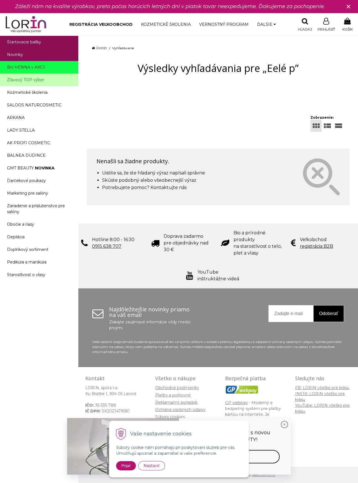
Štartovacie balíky (24, 42)
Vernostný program (224, 24)
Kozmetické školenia (166, 24)
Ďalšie (265, 24)
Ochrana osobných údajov (180, 409)
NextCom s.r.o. (263, 475)
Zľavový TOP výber (25, 79)
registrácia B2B (316, 246)
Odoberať (328, 313)
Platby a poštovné (173, 395)
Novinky (15, 54)
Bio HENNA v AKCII (26, 67)
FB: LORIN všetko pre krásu (322, 387)
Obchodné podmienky (177, 387)
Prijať (126, 465)
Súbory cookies (170, 416)
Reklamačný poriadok (176, 402)
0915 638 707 (106, 246)
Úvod (101, 48)
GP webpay (236, 402)
